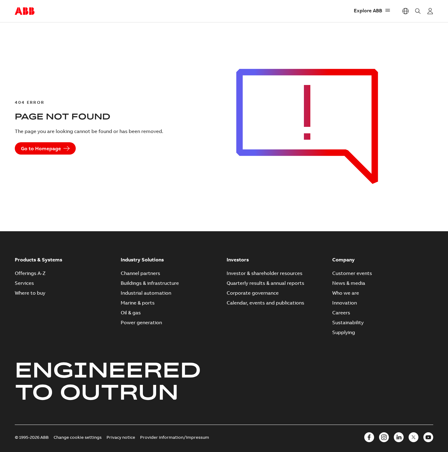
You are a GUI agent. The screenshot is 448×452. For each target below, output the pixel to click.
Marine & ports (138, 303)
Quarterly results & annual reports (265, 283)
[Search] (418, 11)
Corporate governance (253, 293)
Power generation (141, 322)
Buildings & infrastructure (150, 283)
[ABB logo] (24, 11)
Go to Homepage (41, 148)
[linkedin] (399, 437)
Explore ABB (368, 10)
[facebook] (369, 437)
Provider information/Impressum (174, 437)
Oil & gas (131, 312)
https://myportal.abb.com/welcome (430, 11)
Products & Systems (38, 259)
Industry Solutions (142, 259)
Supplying (343, 332)
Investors (238, 259)
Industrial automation (146, 293)
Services (24, 283)
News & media (348, 283)
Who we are (345, 293)
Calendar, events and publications (265, 303)
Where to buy (30, 293)
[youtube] (428, 437)
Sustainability (348, 322)
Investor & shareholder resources (264, 273)
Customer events (352, 273)
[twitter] (413, 437)
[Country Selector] (405, 11)
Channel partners (140, 273)
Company (343, 259)
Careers (341, 312)
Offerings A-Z (30, 273)
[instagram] (384, 437)
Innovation (344, 303)
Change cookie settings (78, 437)
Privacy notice (121, 437)
